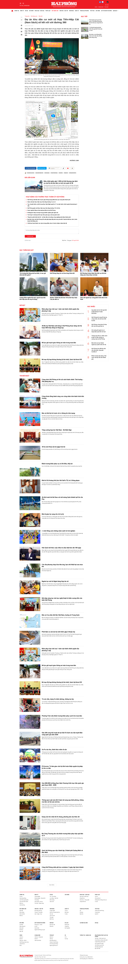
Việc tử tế (52, 901)
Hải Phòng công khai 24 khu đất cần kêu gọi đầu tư (99, 325)
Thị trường (37, 899)
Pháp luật (48, 10)
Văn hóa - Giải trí (63, 10)
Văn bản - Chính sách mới (100, 938)
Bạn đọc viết (52, 924)
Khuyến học (82, 898)
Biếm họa (52, 919)
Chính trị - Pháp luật (39, 937)
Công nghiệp (37, 896)
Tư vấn (96, 901)
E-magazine (100, 7)
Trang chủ (27, 16)
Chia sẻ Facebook (31, 168)
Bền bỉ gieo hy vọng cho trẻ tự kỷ (53, 514)
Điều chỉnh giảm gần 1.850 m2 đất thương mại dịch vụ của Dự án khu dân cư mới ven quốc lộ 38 (61, 182)
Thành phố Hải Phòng (99, 910)
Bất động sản (55, 10)
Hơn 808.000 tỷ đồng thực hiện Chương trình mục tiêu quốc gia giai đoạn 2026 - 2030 (63, 784)
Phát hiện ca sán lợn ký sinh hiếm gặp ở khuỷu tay (58, 632)
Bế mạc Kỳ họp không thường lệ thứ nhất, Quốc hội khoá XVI (62, 359)
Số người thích (75, 240)
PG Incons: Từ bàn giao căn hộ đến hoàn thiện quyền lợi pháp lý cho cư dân (62, 767)
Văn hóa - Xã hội (23, 940)
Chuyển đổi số (83, 901)
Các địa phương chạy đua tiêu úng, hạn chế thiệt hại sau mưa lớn (62, 565)
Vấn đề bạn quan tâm (99, 945)
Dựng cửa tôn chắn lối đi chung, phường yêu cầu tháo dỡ (61, 817)
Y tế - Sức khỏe (53, 896)
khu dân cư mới (30, 172)
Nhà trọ (21, 915)
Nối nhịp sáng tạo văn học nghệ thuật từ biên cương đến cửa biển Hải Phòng (62, 599)
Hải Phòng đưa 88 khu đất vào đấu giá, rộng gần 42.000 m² (98, 350)
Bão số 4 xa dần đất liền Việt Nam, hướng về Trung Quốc (61, 615)
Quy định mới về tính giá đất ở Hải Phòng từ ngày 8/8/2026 (99, 311)
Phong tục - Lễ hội (38, 924)
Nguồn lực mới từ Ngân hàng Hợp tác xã (55, 581)
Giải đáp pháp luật (99, 946)
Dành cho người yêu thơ (55, 912)
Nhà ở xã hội (22, 914)
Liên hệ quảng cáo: (84, 958)
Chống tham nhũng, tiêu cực (101, 899)
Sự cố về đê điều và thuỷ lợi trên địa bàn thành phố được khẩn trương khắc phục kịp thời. (62, 466)
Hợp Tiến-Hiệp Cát (39, 172)
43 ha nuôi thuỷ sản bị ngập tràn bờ (53, 447)
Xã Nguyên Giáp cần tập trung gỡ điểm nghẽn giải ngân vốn (42, 212)
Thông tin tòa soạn (84, 955)
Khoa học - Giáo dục (39, 10)
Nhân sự (21, 903)
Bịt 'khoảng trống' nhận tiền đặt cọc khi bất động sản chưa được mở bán (93, 274)
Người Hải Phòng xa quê (40, 929)
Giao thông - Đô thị (39, 901)
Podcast (106, 7)
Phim (21, 945)
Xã (80, 910)
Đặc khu (81, 914)
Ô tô (66, 937)
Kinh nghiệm (67, 928)
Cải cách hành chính (24, 901)
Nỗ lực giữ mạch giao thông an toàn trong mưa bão (59, 343)
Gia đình (21, 924)
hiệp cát (65, 172)
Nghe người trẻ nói (54, 945)
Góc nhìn (31, 10)
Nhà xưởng (22, 912)
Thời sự (51, 938)
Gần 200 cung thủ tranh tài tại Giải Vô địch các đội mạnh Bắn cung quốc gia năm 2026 (62, 734)
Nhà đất (40, 16)
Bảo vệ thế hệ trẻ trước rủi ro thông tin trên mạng (58, 413)
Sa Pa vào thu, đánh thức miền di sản (54, 749)
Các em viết (52, 915)
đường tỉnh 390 (72, 172)
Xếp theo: (64, 240)
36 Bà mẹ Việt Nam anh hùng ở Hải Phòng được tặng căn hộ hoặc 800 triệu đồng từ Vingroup (62, 327)
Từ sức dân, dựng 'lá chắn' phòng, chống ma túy (58, 699)
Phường (81, 912)
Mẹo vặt (21, 931)
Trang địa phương (84, 10)
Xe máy (66, 938)
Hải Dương (47, 172)
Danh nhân (37, 928)
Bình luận (67, 912)
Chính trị (16, 10)
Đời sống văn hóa (38, 910)
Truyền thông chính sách (100, 941)
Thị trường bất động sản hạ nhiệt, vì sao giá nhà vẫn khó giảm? (33, 274)
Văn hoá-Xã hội (38, 940)
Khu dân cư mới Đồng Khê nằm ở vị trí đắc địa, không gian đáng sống (95, 36)
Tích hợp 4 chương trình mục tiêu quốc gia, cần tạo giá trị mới (43, 214)
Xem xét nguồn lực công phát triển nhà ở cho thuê (93, 298)
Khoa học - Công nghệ (84, 899)
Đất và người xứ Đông (106, 10)
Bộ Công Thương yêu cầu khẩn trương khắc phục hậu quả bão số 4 (62, 834)
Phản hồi (51, 926)
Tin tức (21, 896)
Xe (65, 935)
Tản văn (51, 914)
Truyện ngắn (52, 910)
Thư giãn (51, 917)
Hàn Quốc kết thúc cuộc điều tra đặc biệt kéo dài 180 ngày (61, 548)
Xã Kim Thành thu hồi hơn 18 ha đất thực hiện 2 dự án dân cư (63, 298)
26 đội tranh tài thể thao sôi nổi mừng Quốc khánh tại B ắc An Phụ (62, 498)
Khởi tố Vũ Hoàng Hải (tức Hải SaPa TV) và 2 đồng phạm (60, 480)
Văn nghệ (71, 10)
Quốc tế (77, 10)
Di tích (36, 926)
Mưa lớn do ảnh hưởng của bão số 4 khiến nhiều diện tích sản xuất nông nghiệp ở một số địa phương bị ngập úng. (63, 569)
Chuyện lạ (67, 926)
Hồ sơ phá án (97, 898)
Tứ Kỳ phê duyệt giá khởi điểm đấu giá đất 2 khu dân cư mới (95, 29)
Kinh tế (22, 10)
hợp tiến (60, 172)
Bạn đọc (115, 10)
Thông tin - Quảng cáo (85, 935)
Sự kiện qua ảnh (84, 922)
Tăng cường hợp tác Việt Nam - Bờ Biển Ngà (56, 430)
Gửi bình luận (30, 236)
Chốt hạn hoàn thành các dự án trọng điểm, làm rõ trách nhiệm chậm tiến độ (47, 223)
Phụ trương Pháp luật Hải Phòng (101, 936)
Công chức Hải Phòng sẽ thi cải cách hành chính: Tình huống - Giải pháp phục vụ (62, 380)
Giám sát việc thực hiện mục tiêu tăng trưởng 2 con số (41, 202)
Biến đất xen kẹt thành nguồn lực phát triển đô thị (98, 343)
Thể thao (92, 10)
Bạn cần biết (97, 948)
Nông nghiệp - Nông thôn (40, 898)
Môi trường (52, 899)
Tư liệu (66, 914)
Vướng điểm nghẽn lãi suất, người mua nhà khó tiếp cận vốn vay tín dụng (32, 298)
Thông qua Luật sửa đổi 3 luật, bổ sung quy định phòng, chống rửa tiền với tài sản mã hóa (63, 801)
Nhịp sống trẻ (22, 926)
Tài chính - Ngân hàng (39, 903)
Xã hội (26, 10)
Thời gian (69, 240)
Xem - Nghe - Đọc (38, 914)
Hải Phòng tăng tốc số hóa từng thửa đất (62, 273)
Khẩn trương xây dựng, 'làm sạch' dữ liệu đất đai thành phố (98, 357)
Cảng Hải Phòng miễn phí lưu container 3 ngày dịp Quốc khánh (62, 867)
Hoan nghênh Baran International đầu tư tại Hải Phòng (41, 210)
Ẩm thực (21, 929)
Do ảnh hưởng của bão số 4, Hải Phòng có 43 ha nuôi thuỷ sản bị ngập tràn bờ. (60, 449)
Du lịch (66, 922)
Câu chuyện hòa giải (99, 943)
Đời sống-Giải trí (53, 940)
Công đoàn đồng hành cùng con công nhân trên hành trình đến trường (63, 397)
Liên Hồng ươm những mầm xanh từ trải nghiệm (59, 531)
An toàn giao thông (54, 943)
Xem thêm (51, 884)
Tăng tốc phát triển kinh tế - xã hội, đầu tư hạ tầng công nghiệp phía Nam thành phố (49, 217)
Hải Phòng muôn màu (24, 942)
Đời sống (98, 10)
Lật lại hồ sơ (22, 943)
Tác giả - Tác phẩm (39, 912)
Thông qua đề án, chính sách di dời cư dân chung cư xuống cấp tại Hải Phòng (99, 337)
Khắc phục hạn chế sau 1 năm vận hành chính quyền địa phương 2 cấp (60, 310)
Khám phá (67, 924)
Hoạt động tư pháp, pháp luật (101, 940)
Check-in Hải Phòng (54, 942)
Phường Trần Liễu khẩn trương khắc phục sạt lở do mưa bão (62, 716)
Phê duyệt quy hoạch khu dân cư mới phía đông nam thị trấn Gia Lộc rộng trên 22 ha (96, 22)
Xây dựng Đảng (23, 898)
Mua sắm (21, 928)
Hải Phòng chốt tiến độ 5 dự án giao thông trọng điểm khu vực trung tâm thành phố (48, 199)
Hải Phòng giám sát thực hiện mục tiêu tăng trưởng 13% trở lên (43, 208)
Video (96, 7)
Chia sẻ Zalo (42, 168)
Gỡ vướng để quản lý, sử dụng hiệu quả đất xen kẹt (98, 330)
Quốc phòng (22, 904)
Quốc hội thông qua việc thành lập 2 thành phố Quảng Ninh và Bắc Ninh (62, 851)
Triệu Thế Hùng (54, 172)
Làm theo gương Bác (24, 899)
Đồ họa (96, 922)
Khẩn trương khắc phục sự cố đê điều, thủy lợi (57, 464)
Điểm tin (51, 937)
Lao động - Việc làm (54, 898)
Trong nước (97, 912)
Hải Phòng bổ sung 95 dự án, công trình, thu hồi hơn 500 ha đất (99, 319)
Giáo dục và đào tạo (84, 896)
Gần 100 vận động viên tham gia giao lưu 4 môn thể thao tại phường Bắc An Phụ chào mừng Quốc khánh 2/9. (61, 502)
